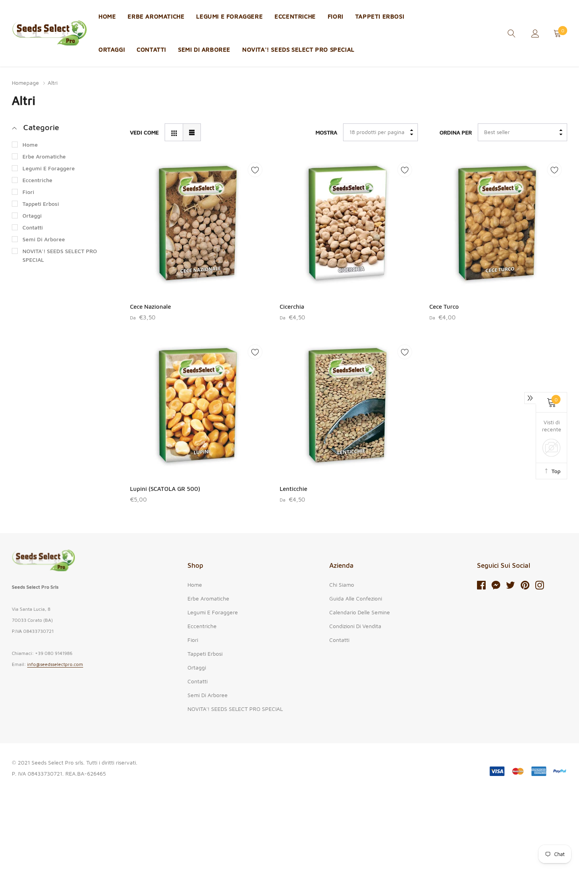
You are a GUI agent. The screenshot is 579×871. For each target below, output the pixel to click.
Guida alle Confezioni (355, 598)
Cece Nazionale (150, 306)
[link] (512, 32)
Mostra (326, 132)
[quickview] (255, 189)
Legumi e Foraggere (229, 16)
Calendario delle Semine (359, 612)
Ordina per (456, 132)
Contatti (151, 49)
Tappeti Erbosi (379, 16)
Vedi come (144, 132)
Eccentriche (295, 16)
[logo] (49, 33)
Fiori (335, 16)
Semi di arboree (204, 49)
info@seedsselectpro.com (55, 664)
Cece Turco (444, 306)
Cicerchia (292, 306)
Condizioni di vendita (355, 626)
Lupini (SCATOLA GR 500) (165, 488)
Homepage (25, 82)
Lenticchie (293, 488)
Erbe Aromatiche (156, 16)
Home (107, 16)
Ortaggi (111, 49)
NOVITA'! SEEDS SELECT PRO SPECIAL (298, 49)
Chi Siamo (341, 584)
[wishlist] (255, 170)
